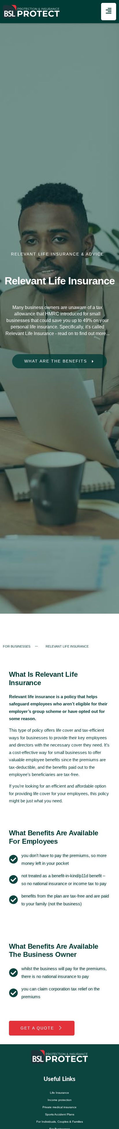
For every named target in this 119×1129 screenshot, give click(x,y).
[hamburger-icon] (108, 11)
